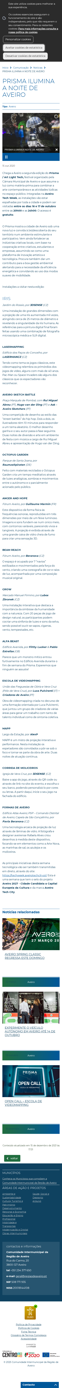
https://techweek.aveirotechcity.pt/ (24, 875)
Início (5, 67)
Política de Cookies (28, 1328)
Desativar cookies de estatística (25, 56)
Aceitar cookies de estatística (23, 47)
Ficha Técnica (28, 1331)
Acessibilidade (29, 1338)
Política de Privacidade (28, 1324)
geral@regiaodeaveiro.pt (31, 1276)
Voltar (14, 1158)
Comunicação (21, 67)
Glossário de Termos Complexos (28, 1335)
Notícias (37, 67)
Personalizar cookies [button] (18, 39)
